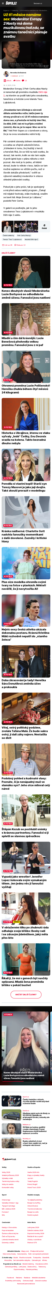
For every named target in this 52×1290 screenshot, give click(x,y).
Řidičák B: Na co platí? (35, 1236)
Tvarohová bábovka (34, 1209)
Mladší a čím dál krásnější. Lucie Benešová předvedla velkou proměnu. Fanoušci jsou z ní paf (23, 342)
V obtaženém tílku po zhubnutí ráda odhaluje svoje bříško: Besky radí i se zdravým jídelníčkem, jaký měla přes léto (25, 932)
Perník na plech (32, 1215)
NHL (3, 1215)
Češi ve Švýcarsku (8, 1236)
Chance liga (6, 1200)
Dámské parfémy (11, 1267)
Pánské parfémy (32, 1269)
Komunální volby (8, 1187)
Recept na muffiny (33, 1203)
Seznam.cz (38, 3)
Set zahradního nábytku (21, 1260)
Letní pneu (22, 1267)
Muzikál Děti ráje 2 (31, 239)
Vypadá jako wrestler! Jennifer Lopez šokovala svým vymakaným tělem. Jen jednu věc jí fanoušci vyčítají (24, 882)
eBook (9, 81)
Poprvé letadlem (8, 1230)
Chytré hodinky (19, 1269)
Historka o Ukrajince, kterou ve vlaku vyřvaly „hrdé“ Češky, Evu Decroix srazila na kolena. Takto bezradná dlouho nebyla (26, 438)
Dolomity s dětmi (8, 1243)
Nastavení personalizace (26, 1284)
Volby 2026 (6, 1172)
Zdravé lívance (32, 1206)
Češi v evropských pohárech (38, 1254)
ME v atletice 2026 (8, 1209)
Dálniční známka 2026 (35, 1230)
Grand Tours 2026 (34, 1187)
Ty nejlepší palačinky (34, 1200)
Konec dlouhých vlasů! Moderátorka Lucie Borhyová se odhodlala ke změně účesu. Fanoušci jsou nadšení (26, 294)
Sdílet (18, 81)
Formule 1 (5, 1212)
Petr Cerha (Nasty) (24, 235)
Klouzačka (8, 1260)
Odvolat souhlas (41, 1281)
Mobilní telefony (28, 1264)
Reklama (19, 1278)
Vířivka (44, 1260)
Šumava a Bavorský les (10, 1233)
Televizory (42, 1267)
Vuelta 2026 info (33, 1172)
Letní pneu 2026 (33, 1227)
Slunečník (45, 1257)
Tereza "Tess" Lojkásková (12, 239)
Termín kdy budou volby (10, 1181)
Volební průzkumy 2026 (10, 1175)
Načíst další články (26, 995)
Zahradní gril (36, 1260)
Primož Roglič (32, 1184)
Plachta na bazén (25, 1257)
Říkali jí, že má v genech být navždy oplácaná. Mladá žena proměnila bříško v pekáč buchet (25, 982)
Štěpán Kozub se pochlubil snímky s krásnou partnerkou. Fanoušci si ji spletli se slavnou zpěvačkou (25, 833)
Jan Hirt (30, 1178)
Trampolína (37, 1257)
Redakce (27, 1278)
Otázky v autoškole (34, 1240)
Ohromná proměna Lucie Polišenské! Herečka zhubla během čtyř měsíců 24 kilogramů (26, 389)
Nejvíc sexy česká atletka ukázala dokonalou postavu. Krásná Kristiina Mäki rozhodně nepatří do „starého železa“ (25, 634)
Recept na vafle (32, 1212)
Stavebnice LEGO (41, 1264)
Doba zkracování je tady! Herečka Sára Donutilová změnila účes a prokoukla (24, 684)
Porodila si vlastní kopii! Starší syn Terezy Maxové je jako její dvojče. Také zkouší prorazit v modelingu (24, 487)
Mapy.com (25, 1251)
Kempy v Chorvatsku (9, 1227)
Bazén (16, 1257)
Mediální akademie (38, 1278)
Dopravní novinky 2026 (35, 1233)
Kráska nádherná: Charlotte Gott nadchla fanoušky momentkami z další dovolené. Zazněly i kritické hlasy (24, 536)
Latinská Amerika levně (10, 1240)
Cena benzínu (22, 1254)
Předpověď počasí (37, 1251)
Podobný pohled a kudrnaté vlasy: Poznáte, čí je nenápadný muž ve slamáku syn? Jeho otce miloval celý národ (26, 783)
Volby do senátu (7, 1184)
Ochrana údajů (28, 1281)
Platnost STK (32, 1243)
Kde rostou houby (9, 1254)
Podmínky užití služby (13, 1281)
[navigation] (3, 3)
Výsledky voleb (7, 1178)
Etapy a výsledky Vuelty (35, 1175)
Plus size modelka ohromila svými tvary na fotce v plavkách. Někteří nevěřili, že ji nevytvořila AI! (24, 585)
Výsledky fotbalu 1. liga (10, 1203)
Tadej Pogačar (32, 1181)
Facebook (10, 1278)
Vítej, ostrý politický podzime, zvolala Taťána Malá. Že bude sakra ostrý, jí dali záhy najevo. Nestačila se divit (25, 732)
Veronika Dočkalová (18, 73)
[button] (26, 55)
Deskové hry (32, 1267)
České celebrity (8, 235)
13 (26, 81)
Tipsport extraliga (8, 1206)
